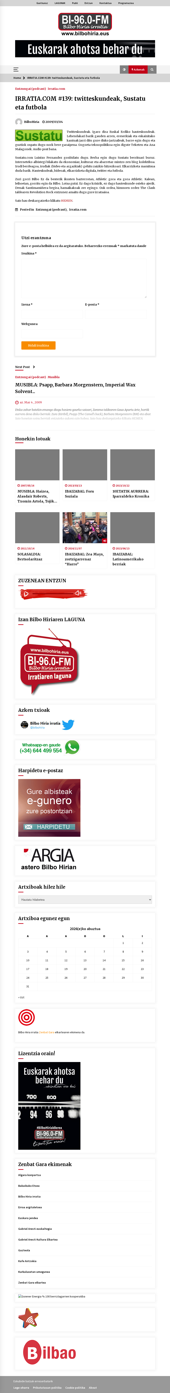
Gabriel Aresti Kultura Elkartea (38, 1239)
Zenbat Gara (46, 1032)
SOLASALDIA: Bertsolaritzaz (29, 556)
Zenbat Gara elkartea (32, 1282)
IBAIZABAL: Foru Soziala (79, 493)
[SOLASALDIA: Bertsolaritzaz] (37, 527)
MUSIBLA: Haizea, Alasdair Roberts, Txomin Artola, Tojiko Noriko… (36, 496)
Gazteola (24, 1250)
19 (65, 969)
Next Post (22, 367)
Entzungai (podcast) (30, 88)
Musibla (54, 377)
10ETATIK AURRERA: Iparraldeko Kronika (131, 493)
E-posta (92, 304)
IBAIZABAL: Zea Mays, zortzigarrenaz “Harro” (84, 559)
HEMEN (66, 201)
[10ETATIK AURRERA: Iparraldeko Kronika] (132, 464)
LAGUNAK (60, 3)
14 (104, 960)
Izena (27, 304)
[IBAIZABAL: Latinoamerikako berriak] (132, 527)
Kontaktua (106, 3)
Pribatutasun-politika (47, 1387)
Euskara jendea (28, 1218)
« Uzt (21, 997)
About (93, 1387)
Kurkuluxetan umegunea (34, 1272)
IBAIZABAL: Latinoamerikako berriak (128, 559)
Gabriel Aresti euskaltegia (35, 1229)
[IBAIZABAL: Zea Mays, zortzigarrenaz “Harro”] (85, 527)
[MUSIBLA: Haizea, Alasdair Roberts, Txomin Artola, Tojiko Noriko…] (37, 464)
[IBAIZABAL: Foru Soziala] (85, 464)
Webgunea (29, 324)
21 (104, 969)
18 (46, 969)
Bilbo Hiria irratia (29, 1196)
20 (85, 969)
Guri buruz (42, 3)
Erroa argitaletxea (30, 1207)
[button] (124, 69)
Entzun (89, 3)
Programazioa (126, 3)
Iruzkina (29, 253)
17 (27, 969)
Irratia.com (56, 88)
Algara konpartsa (29, 1175)
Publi (75, 3)
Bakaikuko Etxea (29, 1186)
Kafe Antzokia (27, 1261)
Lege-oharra (21, 1387)
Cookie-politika (75, 1387)
